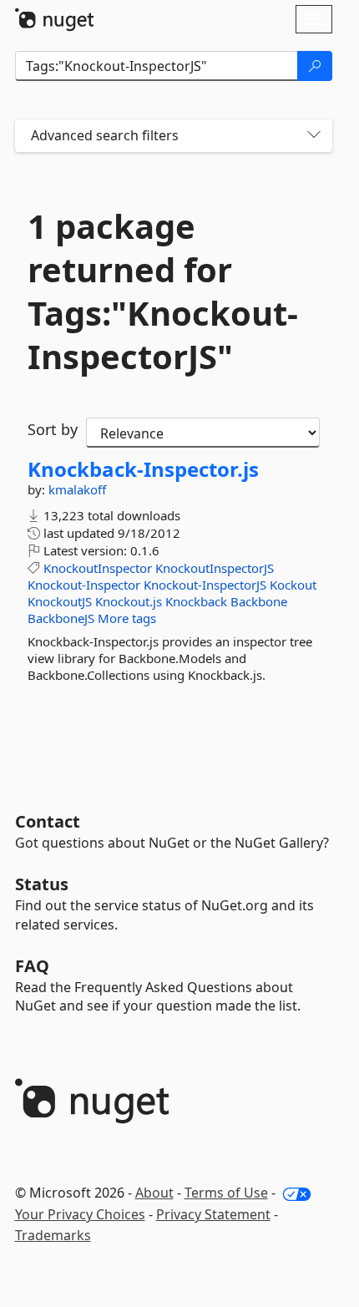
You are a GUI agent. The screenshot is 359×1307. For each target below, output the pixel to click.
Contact (47, 821)
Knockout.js (128, 601)
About (154, 1192)
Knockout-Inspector (84, 584)
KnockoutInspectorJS (214, 568)
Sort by (53, 429)
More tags (127, 618)
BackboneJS (61, 618)
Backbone (258, 601)
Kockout (293, 584)
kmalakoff (77, 489)
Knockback (196, 601)
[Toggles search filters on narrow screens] (314, 135)
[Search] (314, 66)
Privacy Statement (213, 1214)
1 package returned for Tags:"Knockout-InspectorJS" (163, 291)
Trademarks (53, 1235)
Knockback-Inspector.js (143, 469)
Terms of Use (226, 1192)
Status (41, 884)
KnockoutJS (60, 601)
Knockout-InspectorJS (205, 584)
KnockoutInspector (97, 568)
